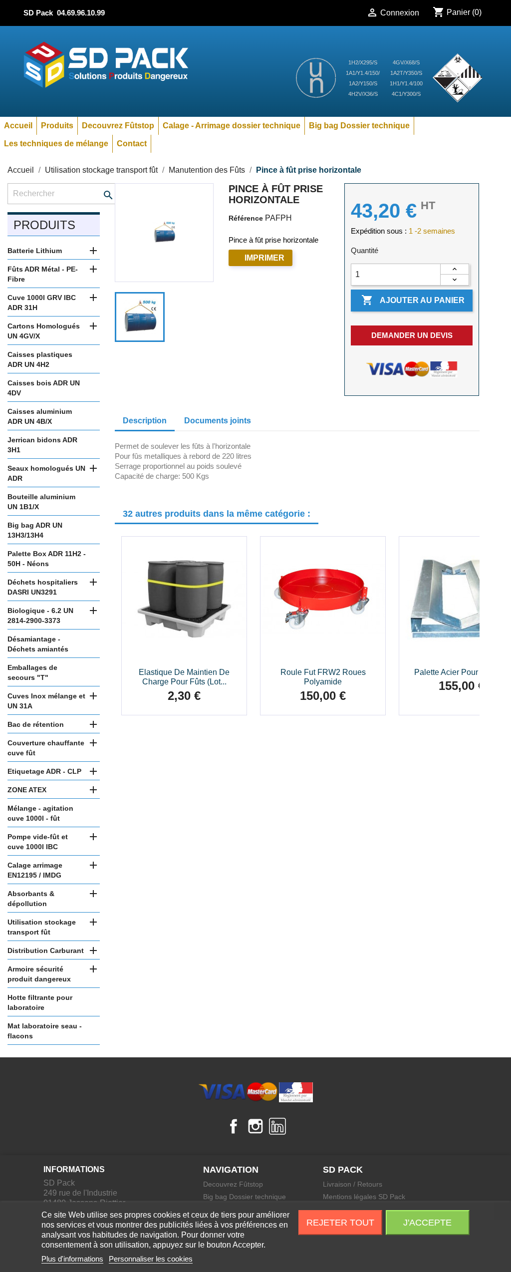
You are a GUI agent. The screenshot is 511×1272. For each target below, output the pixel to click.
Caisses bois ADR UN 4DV (43, 388)
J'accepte (427, 1223)
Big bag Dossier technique (359, 125)
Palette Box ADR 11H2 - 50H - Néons (46, 559)
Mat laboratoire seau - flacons (44, 1031)
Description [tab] (145, 420)
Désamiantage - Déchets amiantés (37, 644)
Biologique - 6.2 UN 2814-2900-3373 (40, 616)
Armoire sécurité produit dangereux (39, 974)
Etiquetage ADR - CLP (44, 771)
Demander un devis (412, 335)
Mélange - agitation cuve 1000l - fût (40, 813)
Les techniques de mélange (56, 143)
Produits (57, 125)
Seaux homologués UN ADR (46, 473)
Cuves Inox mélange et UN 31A (46, 701)
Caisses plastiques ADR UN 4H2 (39, 359)
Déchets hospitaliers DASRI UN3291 (42, 587)
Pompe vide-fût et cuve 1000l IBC (37, 842)
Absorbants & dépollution (30, 899)
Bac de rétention (35, 724)
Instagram (255, 1126)
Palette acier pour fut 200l (461, 672)
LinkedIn (277, 1126)
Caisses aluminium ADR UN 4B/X (39, 416)
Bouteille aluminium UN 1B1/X (41, 502)
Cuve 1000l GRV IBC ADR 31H (41, 303)
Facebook (234, 1126)
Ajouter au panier (413, 300)
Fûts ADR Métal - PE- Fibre (42, 274)
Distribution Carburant (45, 950)
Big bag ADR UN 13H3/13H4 (34, 530)
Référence (246, 218)
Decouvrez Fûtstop (118, 125)
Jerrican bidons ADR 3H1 (42, 445)
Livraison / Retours (352, 1184)
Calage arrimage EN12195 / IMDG (34, 870)
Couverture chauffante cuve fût (45, 748)
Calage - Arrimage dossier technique (231, 125)
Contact (132, 143)
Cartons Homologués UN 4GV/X (43, 331)
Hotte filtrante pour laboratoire (39, 1002)
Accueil (18, 125)
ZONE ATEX (26, 790)
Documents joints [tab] (217, 420)
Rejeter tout (340, 1223)
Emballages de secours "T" (32, 672)
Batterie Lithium (34, 251)
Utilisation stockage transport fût (41, 927)
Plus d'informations (72, 1259)
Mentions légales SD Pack (364, 1197)
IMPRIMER (264, 258)
